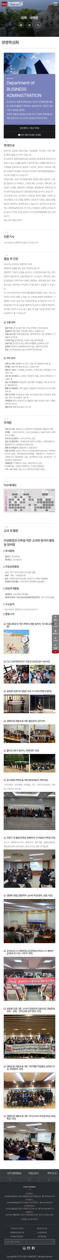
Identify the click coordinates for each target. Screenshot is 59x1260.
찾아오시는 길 (42, 1228)
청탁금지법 (42, 1236)
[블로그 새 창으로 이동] (24, 1248)
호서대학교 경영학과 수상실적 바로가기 (21, 609)
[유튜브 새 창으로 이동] (28, 1248)
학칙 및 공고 (33, 1173)
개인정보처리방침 (17, 1228)
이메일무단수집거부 (17, 1232)
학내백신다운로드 (17, 1236)
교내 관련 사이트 (13, 1242)
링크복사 (38, 25)
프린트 (21, 25)
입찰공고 (53, 1173)
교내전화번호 (42, 1232)
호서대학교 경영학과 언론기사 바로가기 (21, 242)
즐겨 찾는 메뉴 (29, 25)
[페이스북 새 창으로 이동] (33, 1248)
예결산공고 (14, 1173)
